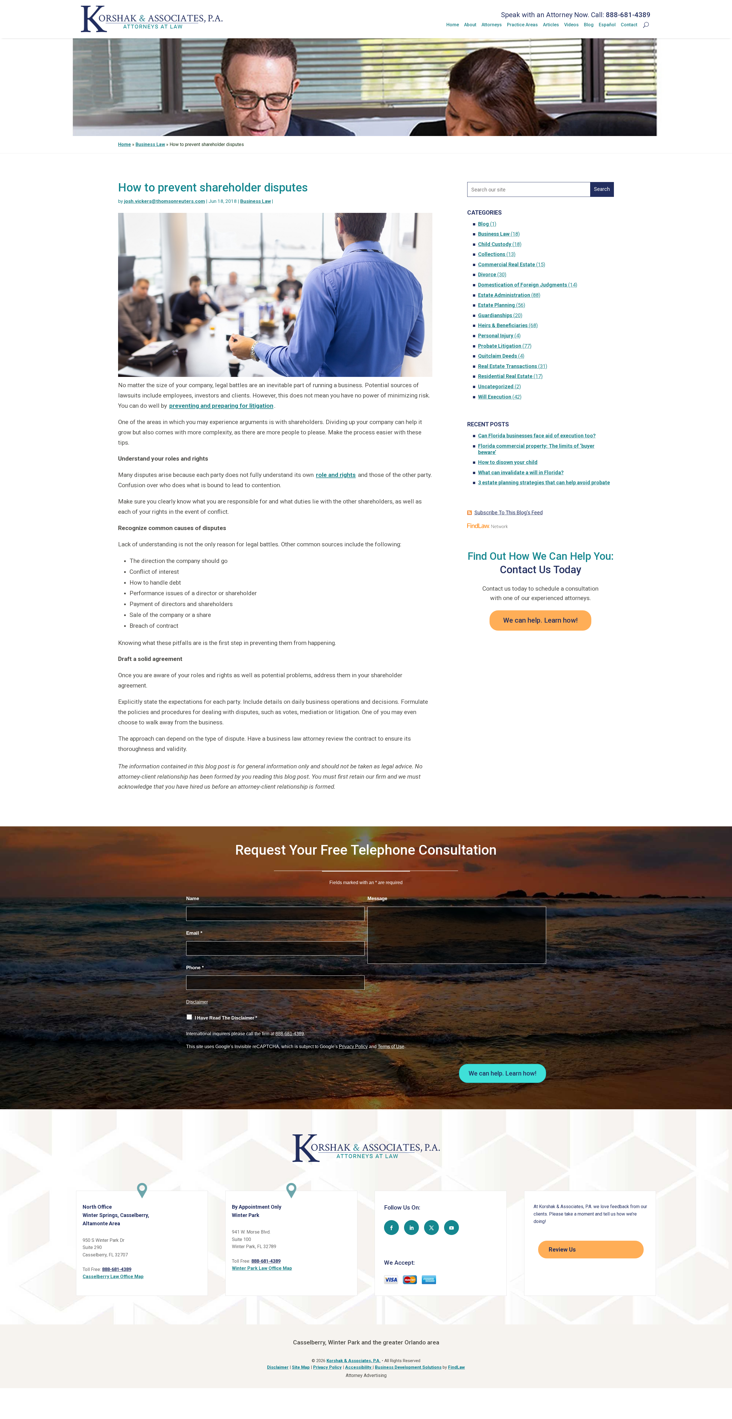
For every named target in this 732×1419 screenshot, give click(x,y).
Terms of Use (391, 1046)
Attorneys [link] (492, 24)
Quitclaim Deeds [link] (497, 356)
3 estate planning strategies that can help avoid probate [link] (544, 482)
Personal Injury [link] (495, 336)
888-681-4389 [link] (628, 15)
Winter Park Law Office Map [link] (262, 1268)
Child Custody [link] (494, 244)
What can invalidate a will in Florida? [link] (521, 472)
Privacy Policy (353, 1046)
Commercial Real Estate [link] (506, 264)
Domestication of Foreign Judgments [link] (522, 285)
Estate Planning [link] (496, 305)
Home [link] (452, 24)
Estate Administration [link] (504, 295)
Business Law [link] (255, 201)
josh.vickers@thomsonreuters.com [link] (164, 201)
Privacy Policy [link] (327, 1367)
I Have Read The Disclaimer (226, 1018)
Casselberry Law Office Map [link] (113, 1276)
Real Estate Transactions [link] (507, 366)
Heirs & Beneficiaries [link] (503, 325)
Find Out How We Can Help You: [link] (541, 556)
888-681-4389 (289, 1033)
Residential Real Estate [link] (505, 376)
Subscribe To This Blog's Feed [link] (508, 512)
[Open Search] (643, 25)
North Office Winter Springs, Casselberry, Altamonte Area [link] (116, 1215)
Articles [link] (551, 24)
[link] (151, 30)
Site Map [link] (301, 1367)
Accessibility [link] (359, 1367)
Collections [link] (491, 254)
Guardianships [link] (495, 315)
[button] (391, 1227)
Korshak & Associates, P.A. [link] (354, 1360)
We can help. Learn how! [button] (540, 620)
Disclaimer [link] (278, 1367)
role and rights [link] (336, 474)
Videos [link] (571, 24)
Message (377, 898)
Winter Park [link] (245, 1215)
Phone (195, 967)
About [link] (470, 24)
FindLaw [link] (456, 1367)
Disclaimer (197, 1002)
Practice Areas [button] (522, 24)
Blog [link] (589, 24)
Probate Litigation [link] (499, 346)
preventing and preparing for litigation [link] (221, 405)
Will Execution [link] (494, 397)
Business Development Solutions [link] (408, 1367)
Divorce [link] (487, 274)
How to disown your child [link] (508, 462)
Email (194, 933)
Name (192, 898)
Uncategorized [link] (496, 386)
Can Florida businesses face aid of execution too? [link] (537, 436)
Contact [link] (629, 24)
